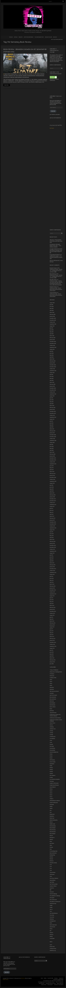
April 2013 (51, 603)
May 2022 (51, 401)
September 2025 (53, 324)
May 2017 (51, 512)
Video (51, 922)
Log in (51, 944)
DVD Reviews (52, 759)
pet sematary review (7, 77)
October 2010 (52, 644)
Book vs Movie (52, 706)
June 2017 (51, 510)
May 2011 (51, 632)
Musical (51, 835)
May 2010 (51, 654)
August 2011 (52, 626)
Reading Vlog (52, 855)
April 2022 (51, 403)
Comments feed (53, 948)
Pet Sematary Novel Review (40, 75)
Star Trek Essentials (53, 884)
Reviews (11, 37)
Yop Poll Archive (41, 983)
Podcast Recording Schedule (58, 979)
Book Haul (52, 701)
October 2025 (52, 322)
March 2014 (52, 584)
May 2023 (51, 378)
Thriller (51, 905)
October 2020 (52, 438)
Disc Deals (52, 746)
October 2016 (52, 526)
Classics (51, 724)
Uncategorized (52, 921)
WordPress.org (53, 950)
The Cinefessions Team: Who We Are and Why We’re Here (53, 980)
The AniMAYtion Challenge (55, 895)
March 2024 (52, 359)
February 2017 (52, 518)
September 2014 (53, 572)
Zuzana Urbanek (53, 292)
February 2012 (52, 623)
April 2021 (51, 427)
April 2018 (51, 491)
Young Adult (52, 938)
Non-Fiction (52, 843)
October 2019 (52, 461)
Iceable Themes (5, 979)
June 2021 (51, 423)
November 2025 (53, 320)
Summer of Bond (53, 886)
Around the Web (48, 37)
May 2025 (51, 331)
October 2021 (52, 415)
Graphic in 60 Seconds (54, 783)
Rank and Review (53, 853)
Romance (51, 860)
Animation (52, 693)
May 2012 (51, 619)
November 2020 (53, 436)
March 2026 (52, 312)
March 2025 (52, 335)
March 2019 (52, 471)
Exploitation (52, 763)
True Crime (52, 915)
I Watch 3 (51, 798)
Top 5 (51, 911)
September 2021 (53, 417)
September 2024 (53, 347)
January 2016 (52, 543)
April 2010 (51, 656)
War (50, 930)
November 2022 (53, 390)
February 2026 (52, 314)
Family (51, 765)
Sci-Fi (51, 864)
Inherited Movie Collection (55, 800)
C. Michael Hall (10, 75)
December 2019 (53, 458)
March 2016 (52, 539)
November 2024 (53, 343)
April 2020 (51, 450)
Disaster (51, 744)
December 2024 (53, 341)
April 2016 (51, 537)
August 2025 (52, 326)
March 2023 (52, 382)
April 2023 (51, 380)
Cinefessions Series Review (55, 717)
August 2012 (52, 615)
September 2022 (53, 394)
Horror (51, 790)
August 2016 (52, 529)
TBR (50, 889)
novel (17, 75)
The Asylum (52, 897)
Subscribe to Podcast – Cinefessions (54, 79)
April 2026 (51, 310)
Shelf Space (52, 874)
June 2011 (51, 630)
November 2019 (53, 460)
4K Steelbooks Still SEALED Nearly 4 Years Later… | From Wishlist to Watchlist (55, 246)
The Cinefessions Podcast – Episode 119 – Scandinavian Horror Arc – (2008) (56, 269)
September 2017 (53, 504)
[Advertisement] (55, 88)
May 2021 (51, 425)
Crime (51, 740)
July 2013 (51, 597)
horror (14, 75)
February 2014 (52, 586)
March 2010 (52, 658)
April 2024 (51, 357)
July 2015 (51, 555)
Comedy (51, 730)
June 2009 (51, 663)
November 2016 (53, 524)
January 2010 (52, 661)
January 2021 (52, 432)
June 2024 (51, 353)
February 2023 (52, 384)
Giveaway (52, 781)
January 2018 (52, 496)
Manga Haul (52, 814)
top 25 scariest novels (25, 77)
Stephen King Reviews (18, 77)
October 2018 (52, 479)
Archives (55, 37)
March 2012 (52, 621)
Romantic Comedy (53, 862)
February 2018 (52, 494)
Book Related (52, 702)
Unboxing (51, 919)
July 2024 (51, 351)
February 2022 (52, 407)
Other (51, 845)
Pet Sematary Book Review (31, 75)
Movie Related (52, 827)
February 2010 (52, 659)
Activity (45, 978)
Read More (6, 85)
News (51, 841)
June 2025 (51, 329)
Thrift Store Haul (53, 903)
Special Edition (52, 880)
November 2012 (53, 611)
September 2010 (53, 646)
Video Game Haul (53, 924)
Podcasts (20, 37)
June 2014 (51, 578)
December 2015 (53, 545)
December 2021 (53, 411)
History (51, 789)
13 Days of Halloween (54, 669)
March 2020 (52, 452)
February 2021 (52, 430)
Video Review (52, 926)
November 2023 (53, 366)
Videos (51, 928)
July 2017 (51, 508)
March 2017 (52, 516)
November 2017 (53, 500)
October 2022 (52, 392)
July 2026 (51, 304)
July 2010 (51, 650)
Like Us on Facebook (24, 957)
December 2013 (53, 590)
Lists (50, 810)
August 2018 (52, 483)
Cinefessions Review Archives (51, 983)
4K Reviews (52, 675)
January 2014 (52, 588)
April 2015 (51, 560)
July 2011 (51, 628)
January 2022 (52, 409)
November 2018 (53, 477)
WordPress (23, 978)
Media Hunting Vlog (53, 820)
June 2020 (51, 446)
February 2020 (52, 454)
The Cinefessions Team (39, 37)
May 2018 (51, 489)
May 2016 (51, 535)
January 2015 (52, 566)
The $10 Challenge (53, 893)
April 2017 (51, 514)
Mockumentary (53, 825)
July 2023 (51, 374)
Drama (51, 754)
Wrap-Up (51, 934)
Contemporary (52, 736)
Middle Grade (52, 823)
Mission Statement (60, 983)
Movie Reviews (53, 829)
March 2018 (52, 493)
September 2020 (53, 440)
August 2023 (52, 372)
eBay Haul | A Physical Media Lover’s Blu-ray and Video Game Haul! (56, 241)
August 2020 (52, 442)
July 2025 (51, 328)
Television (52, 891)
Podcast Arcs (61, 978)
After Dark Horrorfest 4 (54, 691)
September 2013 (53, 593)
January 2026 (52, 316)
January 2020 (52, 456)
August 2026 (52, 302)
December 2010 (53, 642)
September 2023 (53, 370)
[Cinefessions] (33, 5)
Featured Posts (43, 984)
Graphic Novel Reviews (54, 785)
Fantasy (51, 767)
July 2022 (51, 397)
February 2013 (52, 607)
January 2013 (52, 609)
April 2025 (51, 333)
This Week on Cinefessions (55, 901)
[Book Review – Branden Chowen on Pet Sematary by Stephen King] (25, 54)
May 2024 (51, 355)
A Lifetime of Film (53, 677)
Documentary (52, 748)
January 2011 (52, 640)
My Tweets (52, 128)
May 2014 (51, 580)
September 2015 (53, 551)
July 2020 (51, 444)
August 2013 (52, 595)
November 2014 (53, 568)
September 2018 (53, 481)
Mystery (51, 839)
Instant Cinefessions (54, 802)
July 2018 (51, 485)
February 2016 (52, 541)
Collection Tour (53, 728)
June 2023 (51, 376)
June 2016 (51, 533)
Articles (15, 37)
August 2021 (52, 419)
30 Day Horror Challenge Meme (56, 671)
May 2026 (51, 308)
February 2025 (52, 337)
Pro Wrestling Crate (53, 851)
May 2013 (51, 601)
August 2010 (52, 648)
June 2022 (51, 399)
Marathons (52, 816)
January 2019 (52, 475)
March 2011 (52, 636)
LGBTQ (51, 806)
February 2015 (52, 564)
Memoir (51, 822)
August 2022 (52, 395)
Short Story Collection (54, 878)
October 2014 (52, 570)
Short (51, 876)
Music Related (52, 833)
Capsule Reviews (53, 712)
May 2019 (51, 467)
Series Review (52, 872)
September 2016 (53, 527)
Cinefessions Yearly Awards (58, 984)
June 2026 (51, 306)
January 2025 (52, 339)
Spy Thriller (52, 882)
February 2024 (52, 361)
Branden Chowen (53, 268)
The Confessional (53, 899)
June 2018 (51, 487)
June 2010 (51, 652)
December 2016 (53, 522)
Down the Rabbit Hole (54, 752)
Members (56, 978)
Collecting (51, 726)
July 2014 (51, 576)
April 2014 (51, 582)
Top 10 (51, 909)
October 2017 (52, 502)
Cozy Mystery (52, 738)
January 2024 (52, 362)
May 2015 (51, 559)
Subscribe (53, 111)
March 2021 (52, 428)
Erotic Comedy (52, 761)
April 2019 (51, 469)
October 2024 (52, 345)
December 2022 (53, 388)
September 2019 (53, 463)
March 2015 (52, 562)
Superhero (52, 888)
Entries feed (52, 946)
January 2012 (52, 625)
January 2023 (52, 386)
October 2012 (52, 613)
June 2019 (51, 465)
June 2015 (51, 557)
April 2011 (51, 634)
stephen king (12, 77)
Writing (51, 936)
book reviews (5, 75)
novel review (20, 75)
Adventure (52, 687)
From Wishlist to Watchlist (55, 779)
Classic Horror (52, 723)
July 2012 (51, 617)
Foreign (51, 777)
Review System (50, 984)
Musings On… (52, 837)
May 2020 (51, 448)
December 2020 (53, 434)
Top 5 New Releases (54, 913)
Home (52, 39)
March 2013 (52, 605)
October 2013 (52, 592)
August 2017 (52, 506)
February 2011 (52, 638)
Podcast (51, 847)
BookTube (52, 710)
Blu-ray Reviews (53, 697)
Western (51, 932)
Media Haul (52, 818)
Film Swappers (52, 775)
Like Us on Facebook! (55, 117)
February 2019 (52, 473)
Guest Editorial (52, 787)
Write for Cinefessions (28, 37)
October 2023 (52, 368)
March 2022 (52, 405)
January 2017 (52, 520)
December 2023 (53, 364)
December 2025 (53, 318)
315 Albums (52, 673)
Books (51, 708)
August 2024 (52, 349)
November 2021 (53, 413)
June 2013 (51, 599)
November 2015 (53, 547)
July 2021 (51, 421)
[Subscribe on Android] (53, 76)
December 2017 (53, 498)
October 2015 (52, 549)
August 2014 (52, 574)
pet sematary (25, 75)
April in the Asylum (53, 695)
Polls (51, 849)
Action (51, 679)
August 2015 (52, 553)
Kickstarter (52, 804)
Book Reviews (52, 704)
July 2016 (51, 531)
